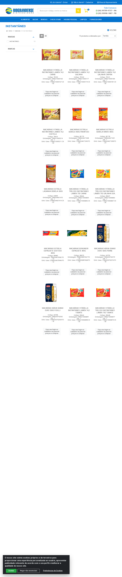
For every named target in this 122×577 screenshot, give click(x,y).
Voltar (112, 30)
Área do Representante (108, 2)
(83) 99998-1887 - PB (107, 13)
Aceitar (11, 571)
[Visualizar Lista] (46, 36)
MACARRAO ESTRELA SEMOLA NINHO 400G (105, 131)
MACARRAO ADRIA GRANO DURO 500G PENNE (105, 249)
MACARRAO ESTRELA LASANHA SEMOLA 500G (53, 190)
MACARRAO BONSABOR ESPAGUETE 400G (78, 249)
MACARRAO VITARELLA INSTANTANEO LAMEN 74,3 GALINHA (79, 72)
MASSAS (11, 37)
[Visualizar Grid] (42, 36)
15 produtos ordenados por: (90, 36)
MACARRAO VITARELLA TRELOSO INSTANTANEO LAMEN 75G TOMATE (105, 310)
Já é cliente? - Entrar (60, 2)
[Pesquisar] (78, 10)
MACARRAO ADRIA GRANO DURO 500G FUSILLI (52, 309)
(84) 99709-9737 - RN (107, 11)
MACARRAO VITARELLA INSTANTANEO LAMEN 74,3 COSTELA (53, 132)
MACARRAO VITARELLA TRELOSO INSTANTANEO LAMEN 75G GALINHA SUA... (105, 191)
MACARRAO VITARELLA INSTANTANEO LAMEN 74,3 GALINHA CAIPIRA (105, 72)
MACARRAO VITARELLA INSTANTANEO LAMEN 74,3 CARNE (53, 72)
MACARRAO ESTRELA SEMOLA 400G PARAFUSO (79, 131)
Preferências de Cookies (53, 571)
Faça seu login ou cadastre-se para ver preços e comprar (51, 93)
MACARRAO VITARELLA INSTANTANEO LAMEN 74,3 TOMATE (79, 310)
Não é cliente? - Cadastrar (83, 2)
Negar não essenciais (28, 571)
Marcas (11, 49)
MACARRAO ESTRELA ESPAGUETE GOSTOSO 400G (53, 250)
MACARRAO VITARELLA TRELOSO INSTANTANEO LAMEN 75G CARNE (79, 191)
